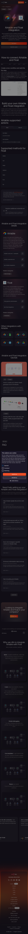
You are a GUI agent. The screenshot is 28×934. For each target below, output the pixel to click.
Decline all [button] (14, 477)
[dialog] (14, 467)
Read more (18, 462)
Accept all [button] (14, 474)
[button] (14, 480)
